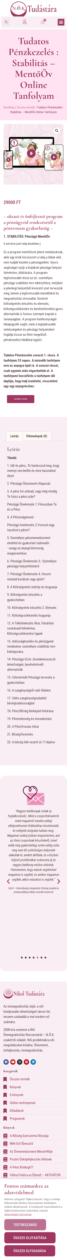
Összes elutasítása (29, 1238)
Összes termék (26, 107)
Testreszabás (25, 1225)
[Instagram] (19, 1062)
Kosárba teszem (20, 399)
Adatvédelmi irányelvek (18, 1214)
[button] (6, 22)
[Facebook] (6, 1062)
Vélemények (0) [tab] (36, 436)
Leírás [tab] (14, 436)
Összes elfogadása (29, 1251)
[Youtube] (13, 1062)
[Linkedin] (33, 1062)
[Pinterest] (26, 1062)
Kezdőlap (8, 107)
